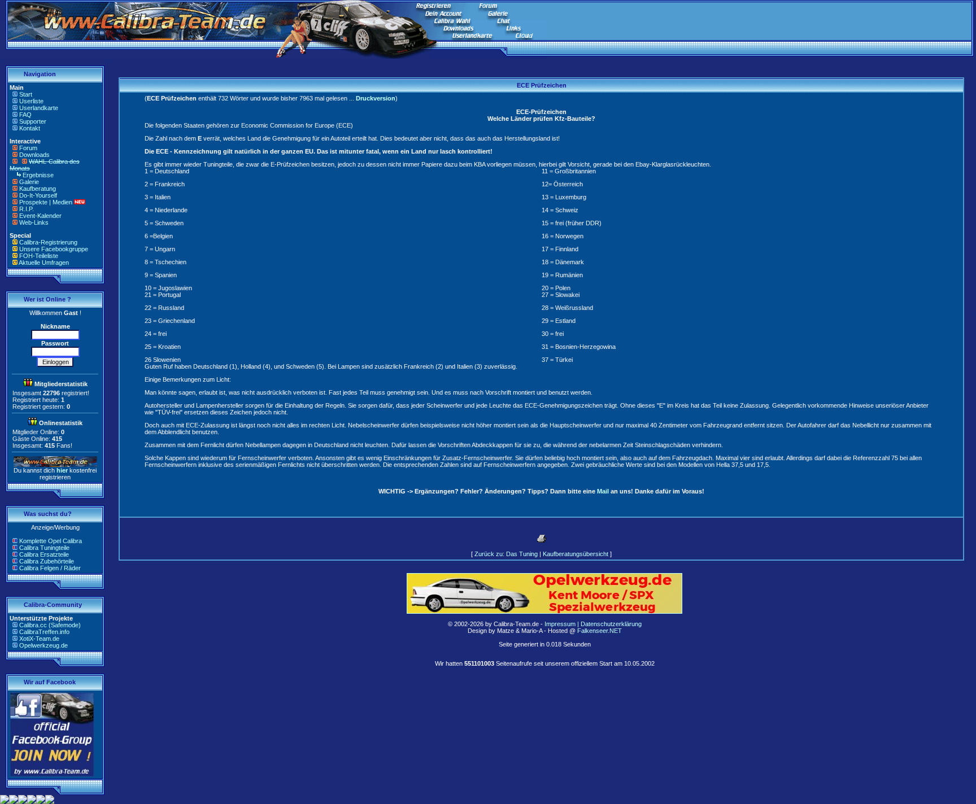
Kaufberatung (37, 188)
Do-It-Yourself (38, 195)
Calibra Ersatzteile (44, 554)
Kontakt (29, 128)
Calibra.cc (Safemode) (50, 625)
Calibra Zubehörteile (46, 561)
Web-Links (34, 222)
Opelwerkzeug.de (43, 645)
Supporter (32, 121)
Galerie (29, 181)
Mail (603, 491)
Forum (28, 148)
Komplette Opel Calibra (50, 541)
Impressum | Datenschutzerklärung (593, 624)
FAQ (25, 114)
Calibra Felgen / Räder (50, 568)
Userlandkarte (38, 107)
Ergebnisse (38, 175)
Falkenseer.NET (599, 630)
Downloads (34, 154)
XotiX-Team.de (39, 638)
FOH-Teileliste (38, 255)
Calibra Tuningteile (44, 547)
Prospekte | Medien (45, 202)
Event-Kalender (40, 215)
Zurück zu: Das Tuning (506, 553)
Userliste (31, 101)
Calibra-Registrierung (48, 242)
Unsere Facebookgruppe (53, 249)
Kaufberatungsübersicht (575, 553)
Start (25, 94)
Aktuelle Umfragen (44, 262)
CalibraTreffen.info (44, 631)
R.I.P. (26, 209)
